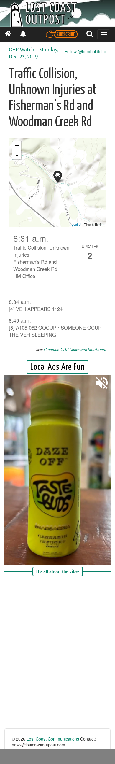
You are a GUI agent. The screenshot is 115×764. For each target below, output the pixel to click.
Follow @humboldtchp (85, 51)
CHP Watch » (23, 49)
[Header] (57, 13)
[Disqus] (57, 653)
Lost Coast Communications (53, 739)
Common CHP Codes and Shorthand (75, 349)
